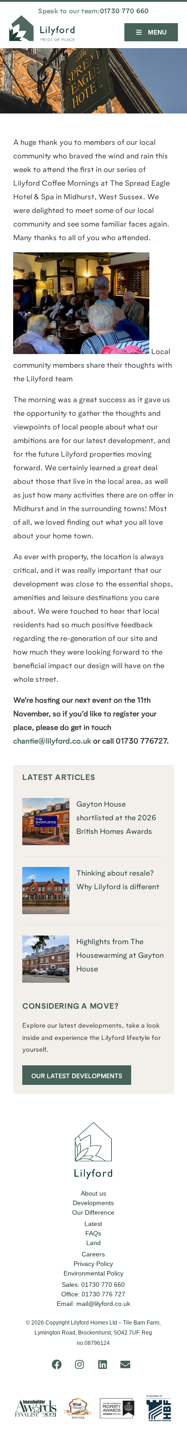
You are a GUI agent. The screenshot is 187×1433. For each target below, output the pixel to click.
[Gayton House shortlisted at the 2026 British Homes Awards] (45, 843)
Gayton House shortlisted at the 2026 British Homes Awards (116, 818)
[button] (151, 32)
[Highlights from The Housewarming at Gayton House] (45, 981)
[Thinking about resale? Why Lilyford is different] (45, 912)
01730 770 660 (124, 11)
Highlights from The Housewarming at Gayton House (120, 956)
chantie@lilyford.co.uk (52, 741)
